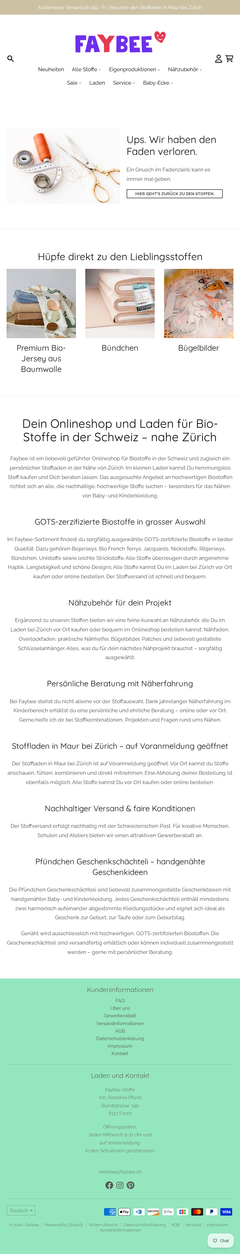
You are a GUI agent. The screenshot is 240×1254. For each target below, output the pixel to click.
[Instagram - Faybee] (120, 1171)
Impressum (217, 1210)
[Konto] (219, 44)
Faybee (32, 1210)
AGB (175, 1210)
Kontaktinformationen (120, 1215)
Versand (193, 1210)
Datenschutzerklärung (144, 1210)
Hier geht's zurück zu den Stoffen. (174, 179)
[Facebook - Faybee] (109, 1171)
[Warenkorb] (229, 44)
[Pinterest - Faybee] (131, 1171)
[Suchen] (11, 44)
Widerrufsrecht (103, 1210)
